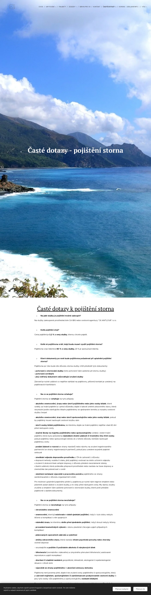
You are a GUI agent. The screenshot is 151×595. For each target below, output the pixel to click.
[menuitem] (41, 6)
